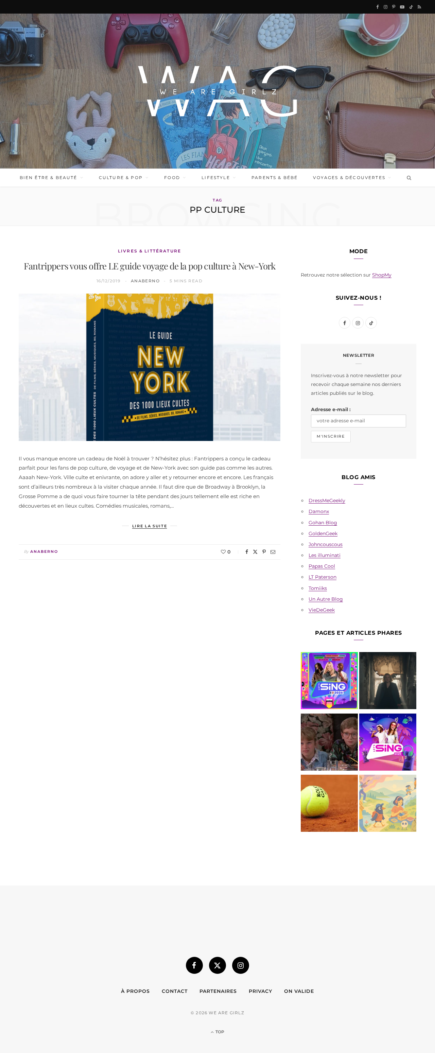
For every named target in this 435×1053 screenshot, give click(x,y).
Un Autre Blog (326, 599)
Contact (175, 991)
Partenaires (218, 991)
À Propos (135, 991)
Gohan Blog (323, 523)
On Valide (299, 991)
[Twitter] (255, 551)
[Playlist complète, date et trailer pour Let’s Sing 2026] (329, 682)
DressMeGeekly (327, 500)
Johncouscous (326, 544)
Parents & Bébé (274, 177)
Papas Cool (322, 566)
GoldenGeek (323, 533)
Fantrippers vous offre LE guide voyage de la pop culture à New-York (150, 266)
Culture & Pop (121, 177)
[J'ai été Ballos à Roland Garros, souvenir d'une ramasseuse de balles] (329, 805)
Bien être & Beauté (48, 177)
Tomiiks (318, 588)
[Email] (273, 551)
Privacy (260, 991)
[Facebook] (246, 551)
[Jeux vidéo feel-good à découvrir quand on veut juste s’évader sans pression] (387, 805)
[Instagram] (240, 965)
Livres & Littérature (149, 250)
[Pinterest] (264, 551)
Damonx (319, 511)
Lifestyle (216, 177)
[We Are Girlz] (217, 91)
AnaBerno (145, 280)
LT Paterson (322, 577)
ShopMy (382, 275)
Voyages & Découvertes (349, 177)
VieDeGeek (322, 610)
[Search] (407, 178)
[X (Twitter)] (217, 965)
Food (172, 177)
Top (219, 1031)
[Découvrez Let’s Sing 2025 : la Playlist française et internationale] (387, 743)
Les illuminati (325, 555)
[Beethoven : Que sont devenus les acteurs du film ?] (329, 743)
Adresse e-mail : (331, 409)
